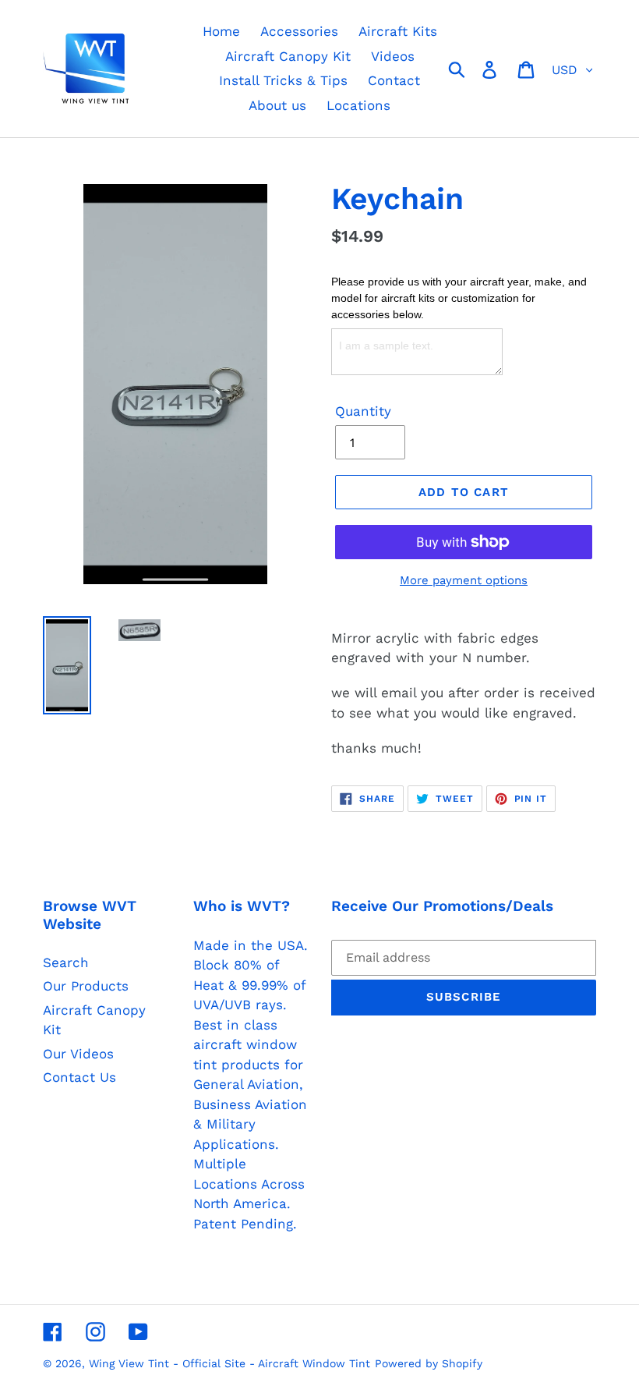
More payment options (464, 580)
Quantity (363, 411)
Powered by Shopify (428, 1363)
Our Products (86, 986)
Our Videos (78, 1054)
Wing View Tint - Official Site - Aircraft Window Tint (229, 1363)
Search (66, 962)
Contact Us (79, 1077)
